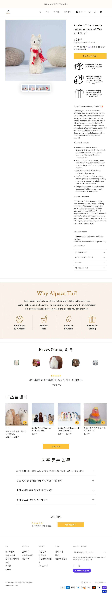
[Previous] (7, 363)
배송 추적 (26, 562)
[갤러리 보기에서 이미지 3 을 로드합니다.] (39, 88)
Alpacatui (14, 585)
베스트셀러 (10, 555)
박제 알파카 (10, 558)
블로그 (58, 558)
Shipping (77, 42)
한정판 (8, 569)
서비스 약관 (43, 569)
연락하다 (25, 555)
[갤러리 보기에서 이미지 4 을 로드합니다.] (46, 88)
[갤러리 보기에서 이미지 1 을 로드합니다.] (25, 88)
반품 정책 (42, 558)
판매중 (8, 572)
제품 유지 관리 (61, 562)
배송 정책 (42, 555)
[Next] (104, 363)
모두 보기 (56, 450)
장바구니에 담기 (90, 56)
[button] (89, 12)
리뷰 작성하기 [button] (70, 528)
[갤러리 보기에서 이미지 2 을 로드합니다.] (32, 88)
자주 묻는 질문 (28, 558)
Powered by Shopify (11, 588)
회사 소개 (59, 555)
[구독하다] (105, 555)
